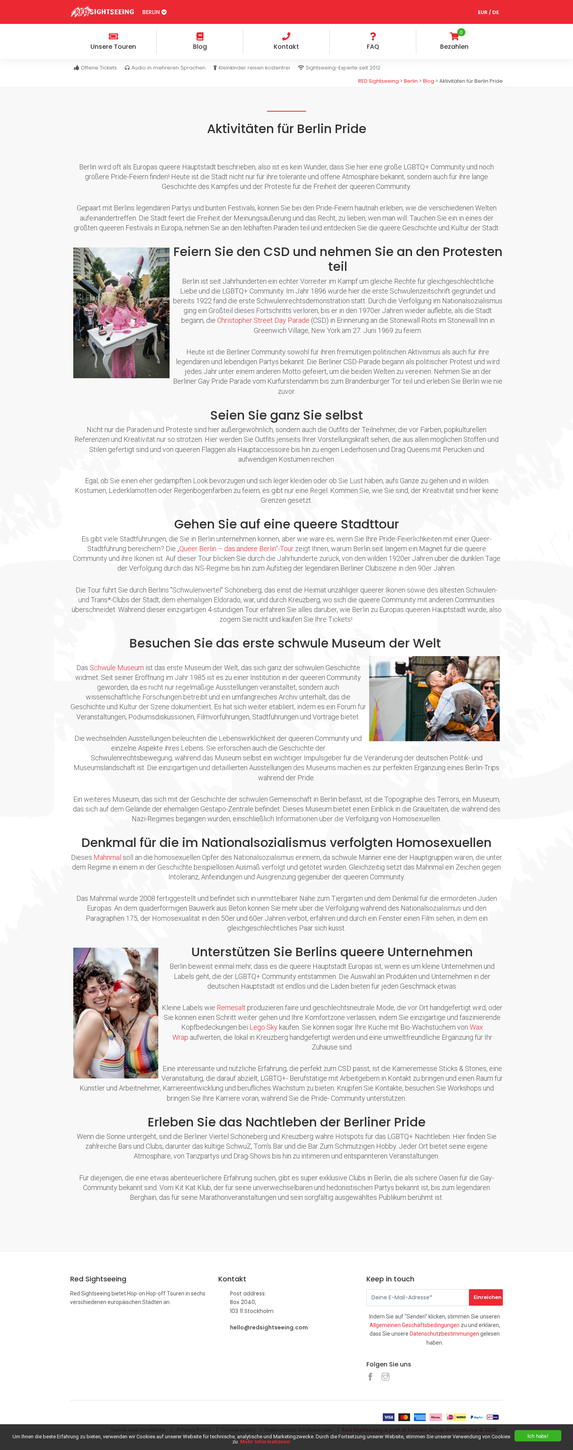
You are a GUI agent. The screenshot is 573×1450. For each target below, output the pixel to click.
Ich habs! (537, 1435)
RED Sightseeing (378, 81)
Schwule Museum (117, 668)
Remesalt (231, 1007)
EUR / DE (488, 12)
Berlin (151, 12)
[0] (496, 37)
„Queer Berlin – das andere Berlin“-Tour (235, 548)
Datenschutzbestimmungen (444, 1334)
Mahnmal (107, 857)
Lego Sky (263, 1027)
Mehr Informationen (265, 1442)
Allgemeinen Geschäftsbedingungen (415, 1325)
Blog (428, 81)
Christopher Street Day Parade (263, 320)
